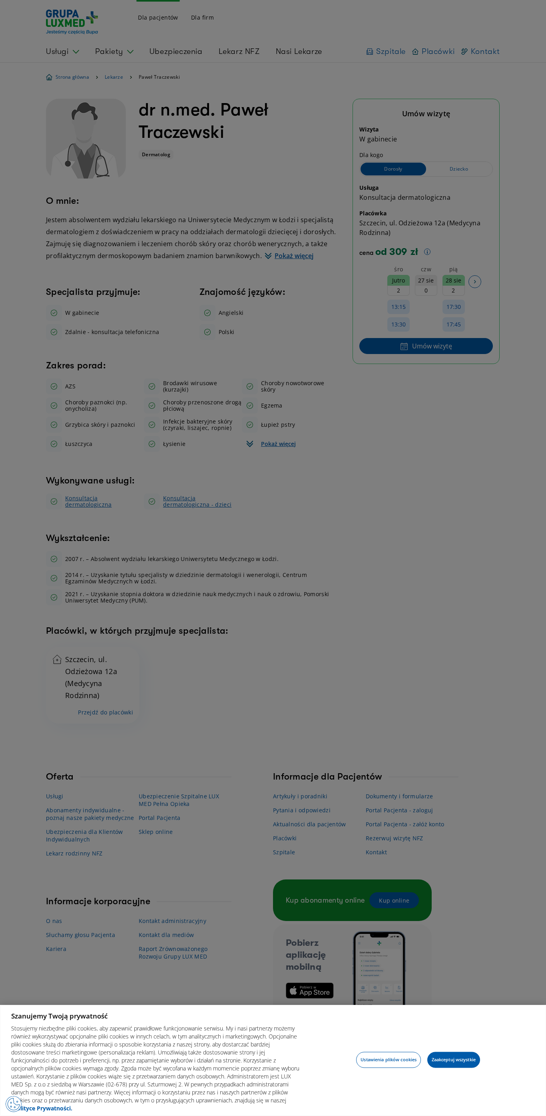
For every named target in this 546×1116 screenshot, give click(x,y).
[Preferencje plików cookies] (14, 1104)
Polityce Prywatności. (42, 1108)
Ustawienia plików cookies (388, 1060)
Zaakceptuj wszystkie (454, 1060)
